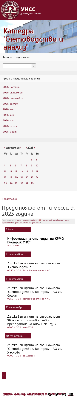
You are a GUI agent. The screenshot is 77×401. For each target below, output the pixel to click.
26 (11, 183)
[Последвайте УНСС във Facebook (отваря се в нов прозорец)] (49, 394)
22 (27, 177)
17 (37, 171)
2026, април (10, 126)
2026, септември (13, 98)
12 (11, 171)
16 (32, 171)
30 (32, 183)
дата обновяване (22, 222)
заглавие (36, 222)
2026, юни (9, 114)
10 (37, 165)
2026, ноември (11, 86)
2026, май (8, 120)
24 (37, 177)
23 (32, 177)
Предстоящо (10, 198)
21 (22, 177)
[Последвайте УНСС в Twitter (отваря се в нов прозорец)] (57, 394)
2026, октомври (13, 92)
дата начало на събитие (28, 220)
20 (16, 177)
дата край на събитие (53, 220)
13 (16, 171)
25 (5, 183)
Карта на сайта (14, 394)
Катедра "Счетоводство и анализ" (33, 38)
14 (22, 171)
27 (16, 183)
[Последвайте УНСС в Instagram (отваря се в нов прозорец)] (64, 394)
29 (27, 183)
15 (27, 171)
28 (22, 183)
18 (5, 177)
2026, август (10, 103)
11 (5, 171)
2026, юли (8, 109)
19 (11, 177)
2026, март (10, 131)
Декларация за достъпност (47, 394)
